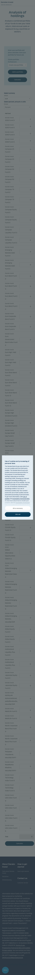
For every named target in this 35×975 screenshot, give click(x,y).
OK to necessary (18, 508)
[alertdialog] (17, 487)
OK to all (17, 514)
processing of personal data (20, 498)
